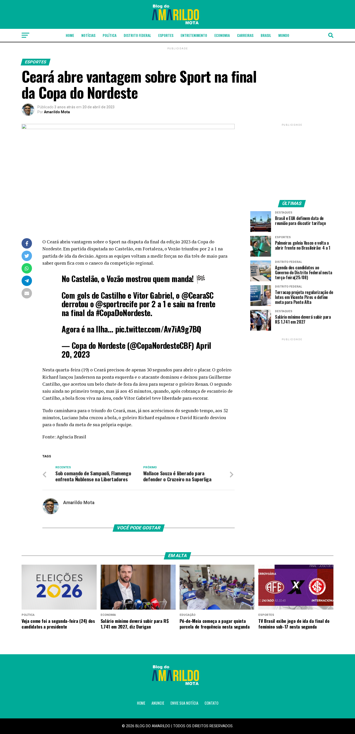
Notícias (88, 35)
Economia (222, 35)
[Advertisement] (292, 159)
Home (70, 35)
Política (109, 35)
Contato (211, 703)
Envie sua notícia (184, 703)
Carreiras (245, 35)
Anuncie (158, 703)
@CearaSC (197, 295)
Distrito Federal (137, 35)
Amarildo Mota (57, 112)
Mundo (283, 35)
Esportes (165, 35)
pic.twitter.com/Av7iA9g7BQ (158, 329)
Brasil (266, 35)
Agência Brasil (71, 437)
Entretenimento (194, 35)
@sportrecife (116, 304)
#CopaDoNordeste (123, 312)
